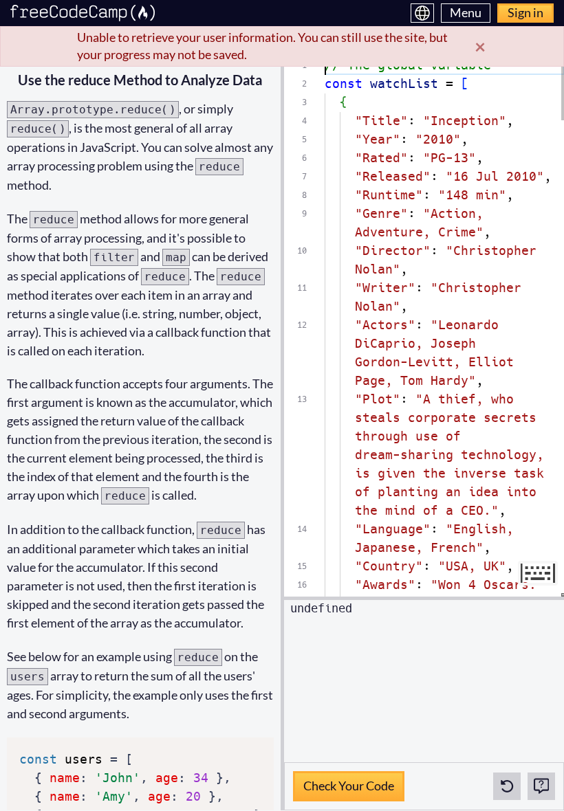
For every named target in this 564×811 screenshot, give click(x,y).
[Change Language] (422, 13)
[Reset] (507, 786)
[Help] (541, 786)
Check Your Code (348, 782)
